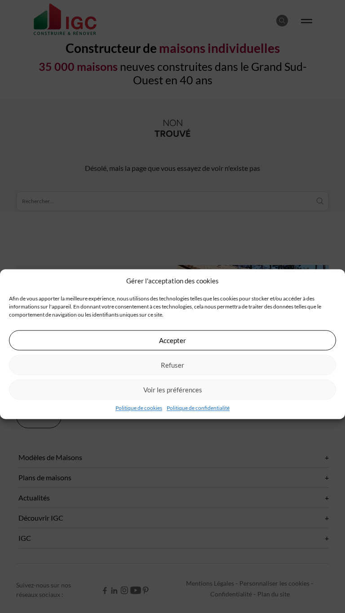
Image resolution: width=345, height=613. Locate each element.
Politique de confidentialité (198, 407)
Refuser (172, 365)
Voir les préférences (172, 390)
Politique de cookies (138, 407)
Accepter (172, 340)
